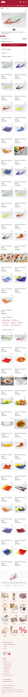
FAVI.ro (12, 689)
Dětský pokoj (5, 636)
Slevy (23, 635)
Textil (12, 5)
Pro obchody (6, 669)
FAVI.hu (16, 689)
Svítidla (5, 612)
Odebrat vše (8, 585)
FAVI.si (3, 693)
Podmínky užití (6, 673)
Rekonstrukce (14, 612)
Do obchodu (15, 45)
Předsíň (14, 635)
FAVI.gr (21, 691)
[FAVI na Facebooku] (4, 654)
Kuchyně (23, 612)
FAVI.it (3, 691)
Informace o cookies (8, 675)
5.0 (9, 38)
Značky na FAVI (7, 664)
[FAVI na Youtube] (9, 654)
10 (12, 333)
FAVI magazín (6, 667)
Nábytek (3, 5)
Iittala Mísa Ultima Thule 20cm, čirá (9, 433)
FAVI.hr (20, 689)
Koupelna (5, 623)
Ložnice (23, 623)
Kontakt (5, 646)
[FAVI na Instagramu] (6, 654)
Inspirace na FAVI (7, 666)
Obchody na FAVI (7, 662)
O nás (4, 660)
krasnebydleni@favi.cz (10, 644)
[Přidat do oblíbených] (12, 167)
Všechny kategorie (20, 5)
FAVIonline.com (5, 685)
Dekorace (8, 5)
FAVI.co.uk (12, 691)
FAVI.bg (17, 691)
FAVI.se (8, 691)
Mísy (8, 8)
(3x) (10, 38)
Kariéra (5, 648)
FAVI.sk (4, 689)
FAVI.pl (8, 689)
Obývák (14, 623)
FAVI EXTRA (6, 671)
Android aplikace (9, 681)
